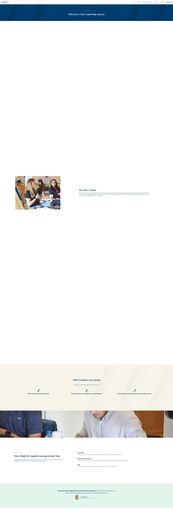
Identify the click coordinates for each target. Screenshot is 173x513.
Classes (138, 2)
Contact (162, 2)
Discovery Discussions (147, 2)
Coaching (156, 2)
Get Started (169, 2)
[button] (55, 495)
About (133, 2)
